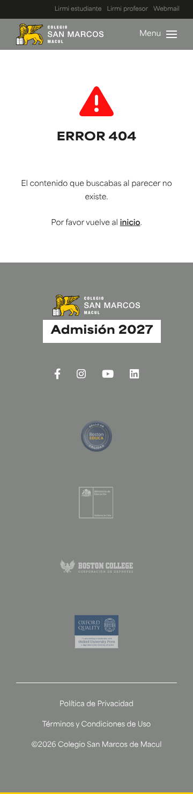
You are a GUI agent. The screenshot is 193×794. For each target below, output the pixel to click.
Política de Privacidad (96, 704)
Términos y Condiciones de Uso (96, 725)
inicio (130, 223)
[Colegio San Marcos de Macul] (59, 34)
